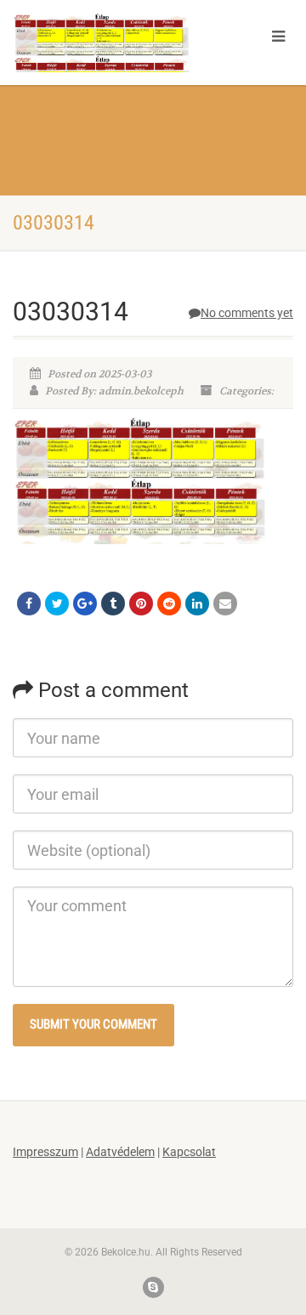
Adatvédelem (120, 1152)
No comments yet (247, 313)
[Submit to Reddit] (169, 603)
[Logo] (102, 59)
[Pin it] (141, 603)
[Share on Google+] (85, 603)
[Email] (225, 603)
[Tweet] (57, 603)
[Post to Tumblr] (113, 603)
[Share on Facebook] (29, 603)
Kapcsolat (189, 1152)
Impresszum (45, 1152)
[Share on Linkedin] (197, 603)
